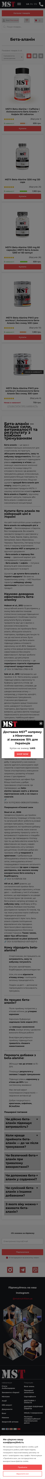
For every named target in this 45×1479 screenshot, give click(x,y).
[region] (22, 1457)
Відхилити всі (22, 1474)
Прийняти (22, 1467)
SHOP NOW (22, 754)
